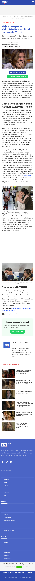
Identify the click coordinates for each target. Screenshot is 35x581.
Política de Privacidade (10, 572)
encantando (27, 176)
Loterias (6, 542)
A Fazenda (6, 492)
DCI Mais (10, 16)
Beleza (5, 495)
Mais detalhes (26, 566)
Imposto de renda (8, 524)
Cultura (5, 482)
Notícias (6, 489)
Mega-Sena (7, 552)
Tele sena (6, 555)
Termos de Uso (22, 572)
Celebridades (7, 476)
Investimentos (7, 517)
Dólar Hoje (6, 511)
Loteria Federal (7, 558)
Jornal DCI (4, 16)
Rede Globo (13, 314)
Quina (5, 546)
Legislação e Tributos (9, 520)
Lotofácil (6, 549)
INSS (5, 527)
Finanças (6, 514)
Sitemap (30, 572)
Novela (7, 314)
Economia (6, 507)
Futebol (6, 485)
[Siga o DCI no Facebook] (2, 462)
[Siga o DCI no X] (7, 462)
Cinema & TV (17, 16)
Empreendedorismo (9, 530)
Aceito (19, 566)
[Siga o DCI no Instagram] (11, 462)
